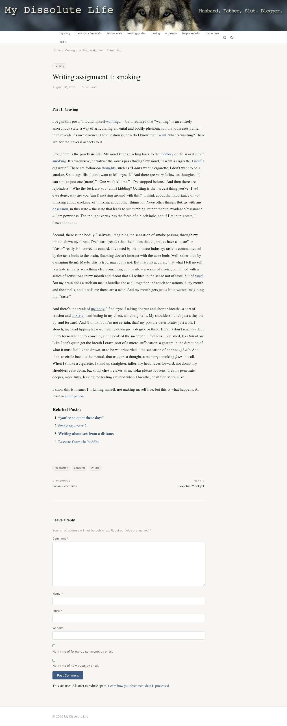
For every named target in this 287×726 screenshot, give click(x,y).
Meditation (61, 467)
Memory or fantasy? (88, 33)
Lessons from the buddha (79, 441)
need (198, 160)
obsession (60, 208)
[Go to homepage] (143, 15)
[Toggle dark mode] (232, 38)
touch (199, 275)
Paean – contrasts (64, 486)
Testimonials (114, 33)
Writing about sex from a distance (86, 433)
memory (167, 153)
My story (65, 33)
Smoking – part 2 (72, 425)
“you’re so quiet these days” (81, 417)
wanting (112, 121)
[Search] (224, 37)
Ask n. (63, 41)
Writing (95, 467)
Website (58, 628)
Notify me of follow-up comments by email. (82, 651)
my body (97, 308)
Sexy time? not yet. (191, 486)
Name (57, 593)
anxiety (78, 315)
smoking (59, 160)
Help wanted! (190, 33)
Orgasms (170, 33)
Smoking (79, 467)
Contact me (212, 33)
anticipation (74, 395)
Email (57, 610)
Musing (155, 33)
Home (56, 50)
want (162, 134)
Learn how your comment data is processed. (139, 685)
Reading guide (135, 33)
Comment (60, 538)
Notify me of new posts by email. (75, 665)
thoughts (109, 167)
